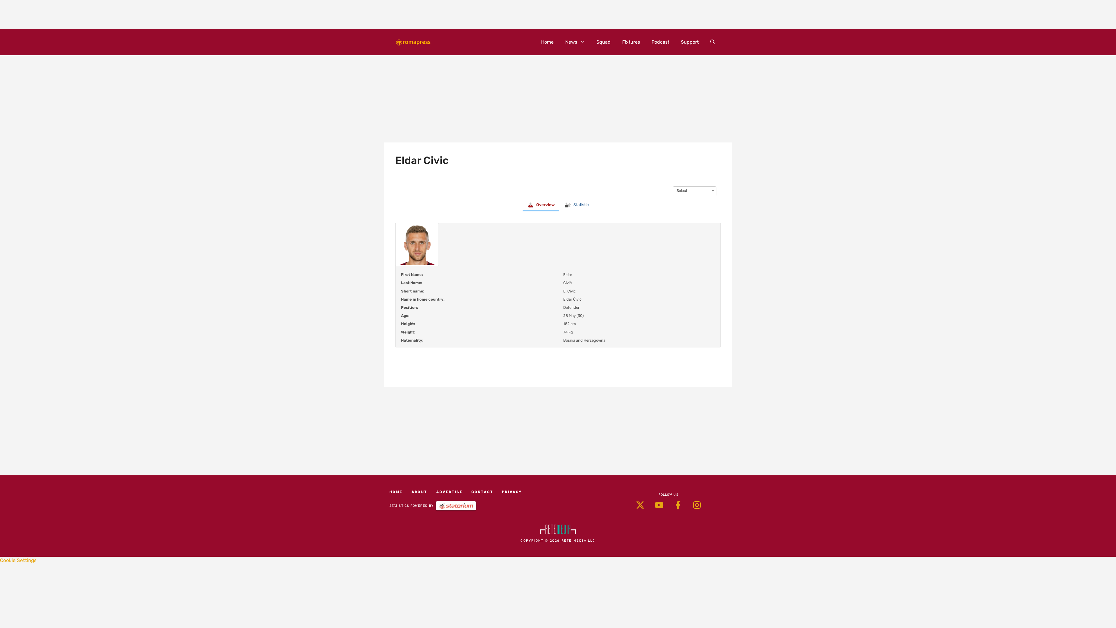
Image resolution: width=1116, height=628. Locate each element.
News (571, 42)
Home (547, 42)
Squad (603, 42)
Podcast (660, 42)
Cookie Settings (18, 560)
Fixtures (631, 42)
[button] (712, 42)
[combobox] (694, 191)
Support (690, 42)
